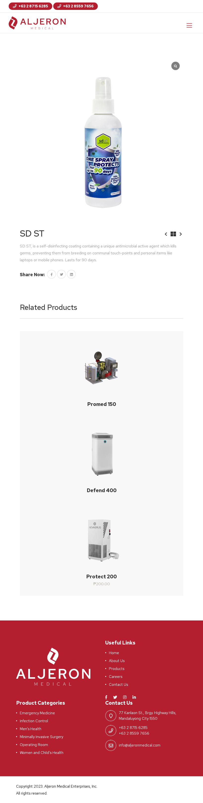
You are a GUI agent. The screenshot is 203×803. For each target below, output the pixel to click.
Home (114, 652)
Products (116, 668)
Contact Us (118, 684)
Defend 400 (102, 490)
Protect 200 (101, 576)
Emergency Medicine (37, 713)
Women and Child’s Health (41, 752)
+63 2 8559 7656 (78, 6)
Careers (115, 676)
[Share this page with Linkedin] (71, 274)
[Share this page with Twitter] (61, 274)
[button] (51, 274)
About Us (117, 660)
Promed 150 (101, 404)
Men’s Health (30, 728)
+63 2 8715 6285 (33, 6)
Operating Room (34, 744)
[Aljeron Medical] (37, 22)
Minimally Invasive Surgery (41, 736)
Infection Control (34, 721)
